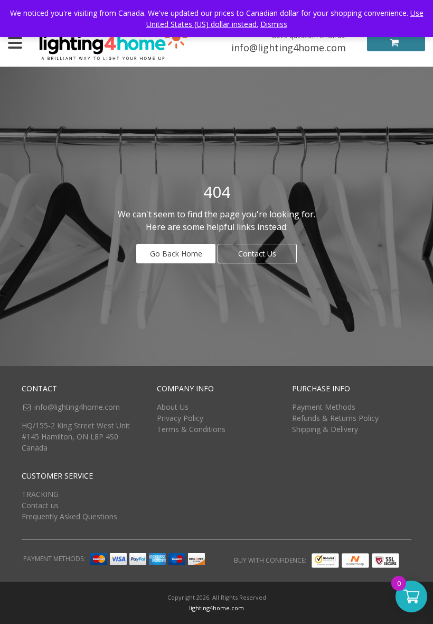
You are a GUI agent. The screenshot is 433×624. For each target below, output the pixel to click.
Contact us (40, 505)
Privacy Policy (180, 418)
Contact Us (257, 254)
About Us (173, 407)
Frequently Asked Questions (69, 516)
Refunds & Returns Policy (335, 418)
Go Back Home (176, 254)
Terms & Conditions (191, 429)
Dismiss (273, 24)
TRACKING (40, 494)
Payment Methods (323, 407)
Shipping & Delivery (325, 429)
